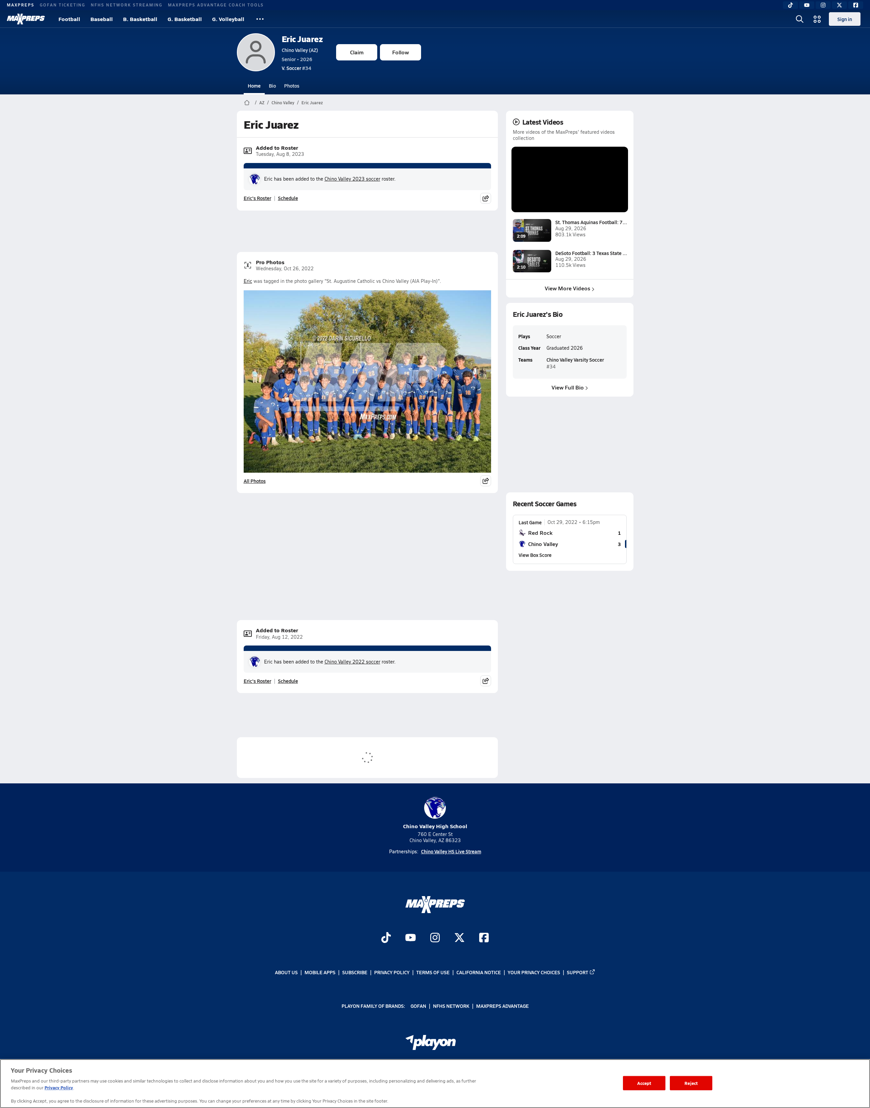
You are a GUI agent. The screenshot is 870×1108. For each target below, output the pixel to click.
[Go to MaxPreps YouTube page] (410, 938)
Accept (644, 1083)
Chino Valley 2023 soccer (352, 179)
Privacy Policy (392, 972)
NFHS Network (451, 1005)
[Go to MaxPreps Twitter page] (459, 938)
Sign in (844, 19)
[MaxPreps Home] (26, 19)
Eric (248, 281)
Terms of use (433, 972)
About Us (286, 972)
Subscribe (354, 972)
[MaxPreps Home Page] (247, 102)
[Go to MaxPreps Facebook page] (483, 938)
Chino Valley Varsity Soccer (575, 359)
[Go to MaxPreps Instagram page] (435, 938)
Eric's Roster (257, 198)
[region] (435, 1083)
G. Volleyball (228, 19)
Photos (291, 85)
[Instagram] (823, 5)
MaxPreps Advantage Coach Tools (216, 4)
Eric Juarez (302, 39)
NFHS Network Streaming (126, 4)
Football (69, 19)
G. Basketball (185, 19)
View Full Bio (568, 387)
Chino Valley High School (435, 826)
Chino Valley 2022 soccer (352, 661)
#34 (296, 68)
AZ (261, 102)
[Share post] (485, 198)
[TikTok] (790, 5)
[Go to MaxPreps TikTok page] (386, 938)
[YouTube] (806, 5)
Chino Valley (283, 102)
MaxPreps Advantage (502, 1005)
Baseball (101, 19)
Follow (400, 52)
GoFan (418, 1005)
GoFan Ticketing (62, 4)
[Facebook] (855, 5)
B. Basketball (140, 19)
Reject (691, 1083)
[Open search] (799, 19)
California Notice (478, 972)
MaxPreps (20, 4)
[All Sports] (260, 19)
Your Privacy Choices (534, 972)
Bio (272, 85)
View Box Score (535, 554)
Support (577, 972)
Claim (357, 52)
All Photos (255, 480)
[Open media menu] (817, 19)
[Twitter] (839, 5)
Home (254, 85)
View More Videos (567, 288)
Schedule (288, 198)
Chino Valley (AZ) (300, 50)
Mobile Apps (319, 972)
